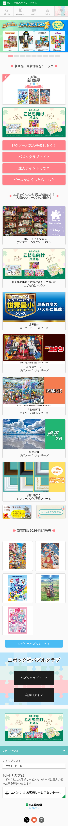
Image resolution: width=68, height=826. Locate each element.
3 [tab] (22, 56)
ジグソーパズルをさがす (34, 643)
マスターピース (14, 765)
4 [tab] (28, 56)
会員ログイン (34, 695)
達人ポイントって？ (34, 168)
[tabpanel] (34, 36)
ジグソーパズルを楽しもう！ (34, 145)
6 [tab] (39, 56)
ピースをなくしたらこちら (34, 180)
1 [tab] (10, 56)
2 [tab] (16, 56)
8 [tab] (51, 56)
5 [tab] (34, 56)
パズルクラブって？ (34, 157)
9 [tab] (57, 56)
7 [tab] (45, 56)
